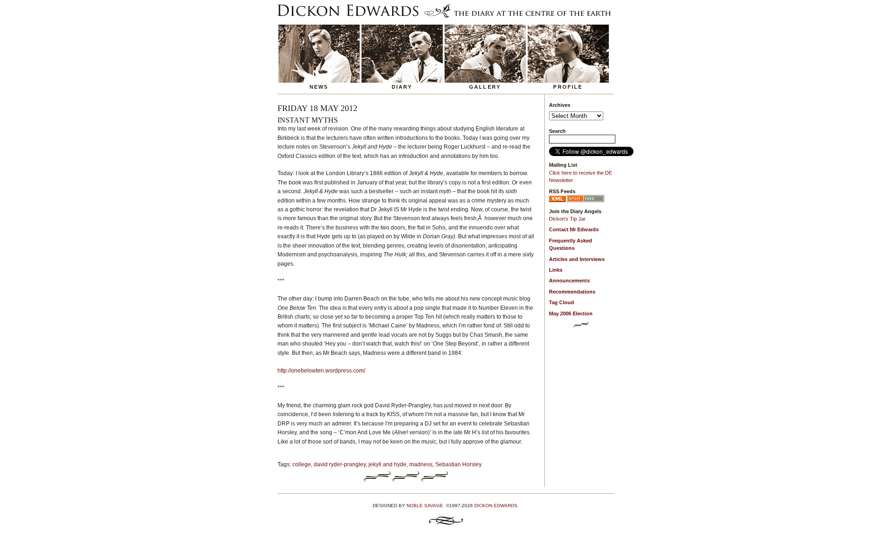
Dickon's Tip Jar (567, 219)
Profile (567, 87)
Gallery (485, 87)
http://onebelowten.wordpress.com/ (321, 370)
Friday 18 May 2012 (317, 108)
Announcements (569, 280)
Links (555, 270)
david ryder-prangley (340, 464)
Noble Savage (425, 505)
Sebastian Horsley (458, 464)
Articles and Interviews (577, 259)
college (301, 464)
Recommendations (572, 291)
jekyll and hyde (387, 464)
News (319, 87)
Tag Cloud (561, 302)
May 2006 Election (571, 313)
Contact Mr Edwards (574, 229)
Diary (402, 87)
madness (421, 464)
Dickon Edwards (495, 505)
